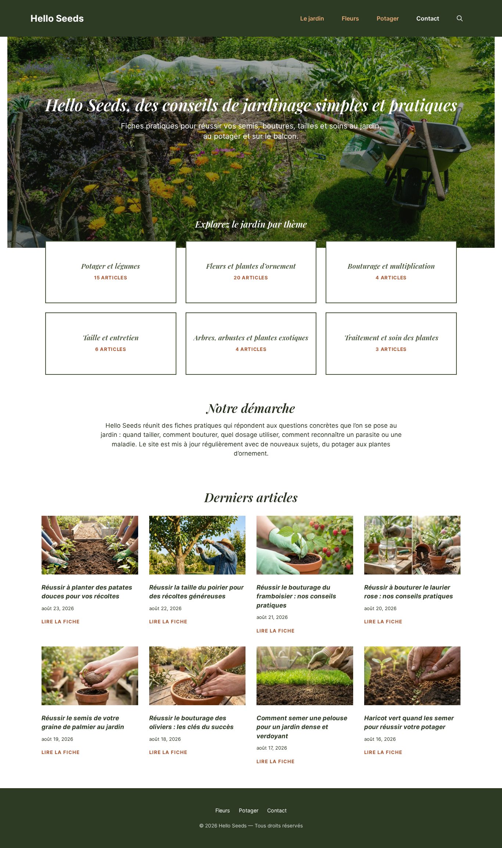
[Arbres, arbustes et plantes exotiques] (251, 343)
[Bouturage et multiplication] (391, 272)
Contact (427, 18)
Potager (388, 18)
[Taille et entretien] (111, 343)
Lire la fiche (61, 621)
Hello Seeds (57, 18)
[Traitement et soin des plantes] (391, 343)
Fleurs (350, 18)
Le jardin (312, 18)
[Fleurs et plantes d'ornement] (251, 272)
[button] (459, 18)
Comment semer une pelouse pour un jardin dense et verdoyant (302, 727)
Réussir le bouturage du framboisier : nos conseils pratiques (296, 596)
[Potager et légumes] (111, 272)
